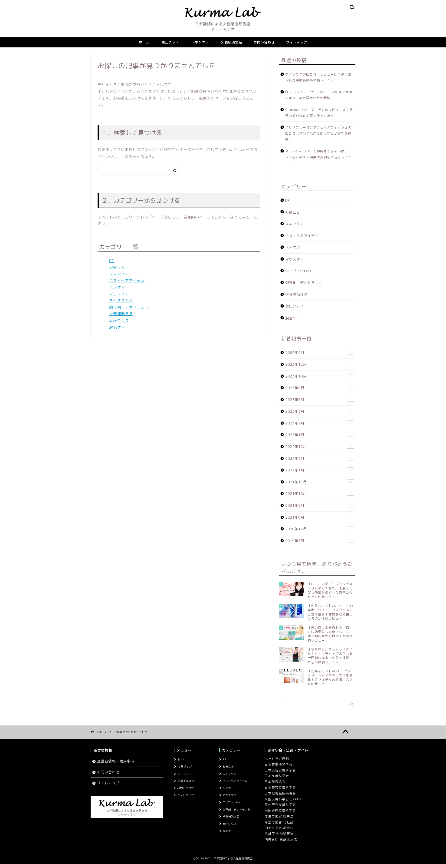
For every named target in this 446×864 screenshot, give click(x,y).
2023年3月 (318, 411)
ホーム (144, 42)
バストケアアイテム (127, 280)
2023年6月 (318, 399)
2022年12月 (319, 446)
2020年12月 (318, 528)
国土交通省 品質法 (279, 828)
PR (111, 260)
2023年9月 (318, 387)
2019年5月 (318, 540)
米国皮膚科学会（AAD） (284, 799)
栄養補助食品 (231, 42)
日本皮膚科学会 (277, 776)
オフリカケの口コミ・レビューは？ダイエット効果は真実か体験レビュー (318, 77)
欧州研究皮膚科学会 (280, 804)
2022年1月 (318, 470)
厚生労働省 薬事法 (279, 816)
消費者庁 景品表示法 (281, 839)
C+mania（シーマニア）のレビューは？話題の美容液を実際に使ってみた (319, 112)
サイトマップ (296, 42)
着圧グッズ (170, 42)
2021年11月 (318, 482)
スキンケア (200, 42)
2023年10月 (318, 376)
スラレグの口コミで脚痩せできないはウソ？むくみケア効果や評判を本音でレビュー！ (318, 157)
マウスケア (119, 294)
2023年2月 (318, 423)
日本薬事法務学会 (278, 764)
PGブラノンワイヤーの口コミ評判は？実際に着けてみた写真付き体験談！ (318, 95)
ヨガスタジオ (121, 300)
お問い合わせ (264, 42)
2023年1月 (318, 434)
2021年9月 (318, 505)
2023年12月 (318, 364)
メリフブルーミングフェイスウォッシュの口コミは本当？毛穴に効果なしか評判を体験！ (318, 133)
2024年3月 (318, 352)
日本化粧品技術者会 (280, 793)
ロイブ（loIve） (299, 270)
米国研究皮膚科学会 (280, 810)
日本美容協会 (275, 781)
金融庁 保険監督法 (279, 833)
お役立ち (117, 267)
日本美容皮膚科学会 (280, 770)
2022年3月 (318, 458)
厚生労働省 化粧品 (279, 822)
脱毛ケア (117, 327)
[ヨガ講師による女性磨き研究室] (223, 35)
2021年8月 (318, 517)
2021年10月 (318, 493)
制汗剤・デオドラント (129, 307)
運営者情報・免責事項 (115, 761)
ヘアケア (117, 287)
